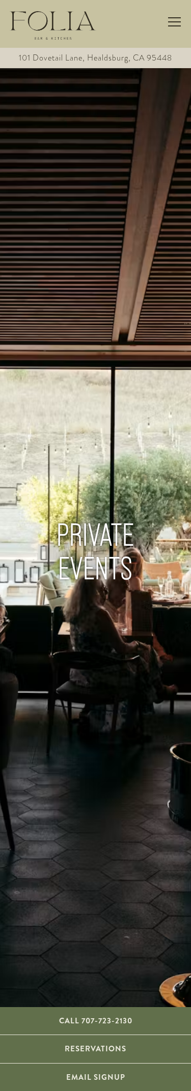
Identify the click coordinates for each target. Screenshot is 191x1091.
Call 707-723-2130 (95, 1020)
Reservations (95, 1048)
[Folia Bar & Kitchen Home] (53, 24)
